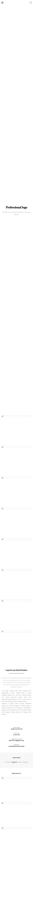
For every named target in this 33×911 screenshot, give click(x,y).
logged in (14, 762)
